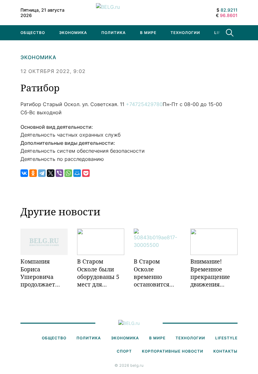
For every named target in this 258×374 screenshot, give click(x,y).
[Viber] (59, 173)
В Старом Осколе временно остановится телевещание (153, 273)
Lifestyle (226, 338)
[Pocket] (86, 173)
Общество (32, 32)
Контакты (225, 351)
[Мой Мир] (77, 173)
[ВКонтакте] (24, 173)
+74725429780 (144, 104)
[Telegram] (42, 173)
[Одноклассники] (33, 173)
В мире (148, 32)
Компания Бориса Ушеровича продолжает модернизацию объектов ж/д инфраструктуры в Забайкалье (44, 273)
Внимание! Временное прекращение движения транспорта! (210, 273)
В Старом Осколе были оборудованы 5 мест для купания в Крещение (98, 273)
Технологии (185, 32)
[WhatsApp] (68, 173)
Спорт (124, 351)
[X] (50, 173)
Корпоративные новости (172, 351)
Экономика (73, 32)
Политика (113, 32)
